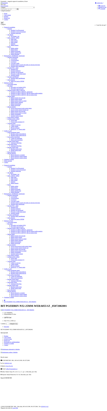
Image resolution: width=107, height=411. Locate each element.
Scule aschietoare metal (13, 132)
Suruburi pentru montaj (17, 116)
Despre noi (7, 18)
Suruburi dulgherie (16, 71)
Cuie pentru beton (12, 84)
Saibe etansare (11, 80)
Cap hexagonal (15, 60)
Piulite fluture (14, 49)
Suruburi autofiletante (13, 77)
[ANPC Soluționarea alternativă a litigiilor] (10, 349)
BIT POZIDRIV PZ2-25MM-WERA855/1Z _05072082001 (20, 301)
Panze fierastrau (11, 152)
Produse (6, 16)
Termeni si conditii (9, 343)
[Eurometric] (4, 3)
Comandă (102, 8)
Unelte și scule (8, 131)
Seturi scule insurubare (17, 140)
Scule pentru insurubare (13, 137)
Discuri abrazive (11, 153)
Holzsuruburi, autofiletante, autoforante (14, 55)
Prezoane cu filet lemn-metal (18, 74)
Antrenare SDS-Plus (16, 143)
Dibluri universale (15, 105)
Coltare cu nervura (15, 125)
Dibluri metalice (11, 107)
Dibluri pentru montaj (16, 99)
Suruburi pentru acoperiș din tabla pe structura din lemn (25, 64)
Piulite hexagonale (15, 51)
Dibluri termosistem (16, 104)
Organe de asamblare (9, 27)
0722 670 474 (9, 366)
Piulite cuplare (14, 48)
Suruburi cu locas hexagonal (18, 31)
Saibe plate (13, 39)
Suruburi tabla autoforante (17, 66)
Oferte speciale (8, 161)
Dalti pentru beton (12, 144)
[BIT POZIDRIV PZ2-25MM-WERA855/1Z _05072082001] (17, 310)
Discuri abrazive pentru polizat (19, 158)
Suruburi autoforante (12, 57)
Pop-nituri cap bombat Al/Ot (18, 87)
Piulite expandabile (16, 114)
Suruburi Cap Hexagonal (17, 30)
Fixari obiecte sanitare (13, 117)
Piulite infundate (15, 54)
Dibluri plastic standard (17, 102)
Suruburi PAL (14, 69)
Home (5, 13)
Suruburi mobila (15, 75)
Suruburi (9, 28)
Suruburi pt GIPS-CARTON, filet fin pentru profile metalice (26, 93)
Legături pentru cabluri (13, 119)
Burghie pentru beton (13, 141)
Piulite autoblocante (16, 52)
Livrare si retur (8, 339)
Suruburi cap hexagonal (17, 72)
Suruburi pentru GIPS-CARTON (16, 90)
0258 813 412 (8, 363)
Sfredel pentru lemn (16, 150)
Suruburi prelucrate (16, 33)
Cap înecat (13, 61)
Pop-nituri (10, 86)
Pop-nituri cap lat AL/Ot (17, 89)
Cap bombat (14, 58)
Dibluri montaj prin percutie (18, 98)
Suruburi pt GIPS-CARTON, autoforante (22, 92)
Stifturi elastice (14, 45)
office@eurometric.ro (11, 369)
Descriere (6, 326)
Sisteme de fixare (8, 83)
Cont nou (102, 5)
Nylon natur (14, 120)
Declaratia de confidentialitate (12, 342)
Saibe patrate (14, 42)
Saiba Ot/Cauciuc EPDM (17, 81)
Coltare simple (14, 126)
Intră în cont (103, 7)
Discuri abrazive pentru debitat (19, 156)
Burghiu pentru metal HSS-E (18, 134)
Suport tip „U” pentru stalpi (18, 129)
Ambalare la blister (9, 159)
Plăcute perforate (15, 128)
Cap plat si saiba (15, 63)
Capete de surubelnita (16, 138)
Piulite (9, 46)
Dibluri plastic (11, 96)
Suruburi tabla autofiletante (18, 78)
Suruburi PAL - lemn (12, 67)
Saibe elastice (14, 40)
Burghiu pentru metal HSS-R (18, 135)
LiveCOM (15, 408)
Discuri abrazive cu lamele (18, 155)
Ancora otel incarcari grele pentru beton (21, 108)
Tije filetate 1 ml (15, 36)
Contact (6, 19)
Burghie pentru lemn (12, 147)
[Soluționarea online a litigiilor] (9, 352)
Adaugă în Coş (13, 323)
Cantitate (3, 323)
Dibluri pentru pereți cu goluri (18, 101)
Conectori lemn (11, 123)
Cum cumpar (7, 15)
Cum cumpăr (7, 337)
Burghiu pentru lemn (16, 149)
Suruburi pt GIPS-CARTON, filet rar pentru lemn (24, 95)
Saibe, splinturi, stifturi (13, 37)
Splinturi (13, 43)
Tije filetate (10, 34)
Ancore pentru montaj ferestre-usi (19, 110)
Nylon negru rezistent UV (17, 122)
